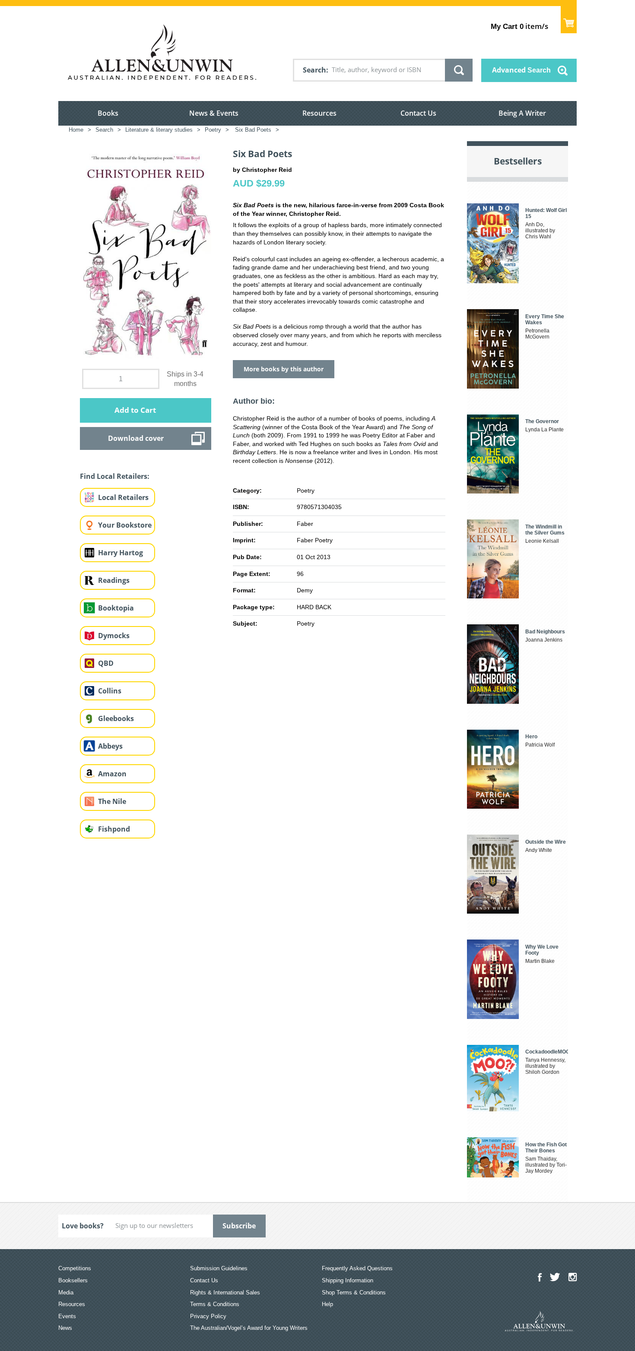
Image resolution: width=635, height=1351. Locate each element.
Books (108, 113)
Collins (109, 691)
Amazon (112, 773)
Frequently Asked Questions (357, 1268)
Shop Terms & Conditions (354, 1292)
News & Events (213, 113)
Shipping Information (347, 1280)
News (65, 1328)
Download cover (136, 438)
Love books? (83, 1226)
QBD (106, 663)
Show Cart (569, 19)
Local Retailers (123, 497)
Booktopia (116, 608)
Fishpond (114, 829)
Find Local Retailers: (114, 476)
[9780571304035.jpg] (145, 253)
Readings (114, 580)
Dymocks (114, 635)
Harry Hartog (120, 552)
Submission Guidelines (219, 1268)
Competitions (74, 1268)
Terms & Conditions (214, 1304)
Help (327, 1304)
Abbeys (110, 746)
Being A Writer (522, 113)
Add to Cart (135, 410)
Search (314, 70)
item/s (519, 26)
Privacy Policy (208, 1316)
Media (65, 1292)
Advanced (521, 70)
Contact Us (418, 113)
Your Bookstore (125, 525)
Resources (319, 113)
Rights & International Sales (225, 1292)
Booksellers (73, 1280)
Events (67, 1316)
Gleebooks (116, 718)
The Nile (112, 801)
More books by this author (284, 369)
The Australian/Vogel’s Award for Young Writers (249, 1328)
